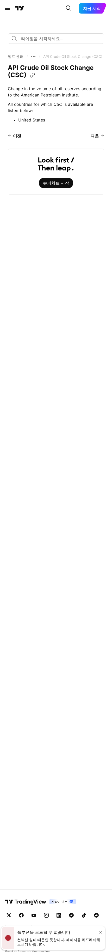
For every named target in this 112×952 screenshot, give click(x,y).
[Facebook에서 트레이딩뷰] (21, 915)
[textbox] (58, 38)
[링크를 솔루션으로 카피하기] (32, 75)
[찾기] (68, 8)
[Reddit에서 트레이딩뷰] (96, 915)
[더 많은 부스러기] (33, 56)
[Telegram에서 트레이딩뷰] (71, 915)
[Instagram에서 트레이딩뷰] (46, 915)
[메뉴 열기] (7, 8)
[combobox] (56, 38)
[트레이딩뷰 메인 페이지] (19, 8)
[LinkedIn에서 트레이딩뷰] (59, 915)
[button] (15, 56)
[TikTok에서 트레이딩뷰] (84, 915)
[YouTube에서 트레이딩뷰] (34, 915)
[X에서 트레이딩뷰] (9, 915)
